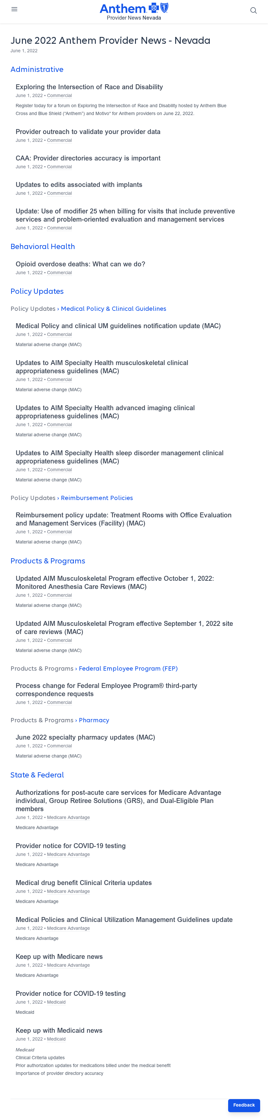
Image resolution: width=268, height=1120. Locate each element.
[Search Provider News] (254, 10)
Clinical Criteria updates (40, 1058)
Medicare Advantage (68, 818)
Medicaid (56, 1002)
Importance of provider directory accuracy (59, 1074)
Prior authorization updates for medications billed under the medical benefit (93, 1066)
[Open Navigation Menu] (14, 9)
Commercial (59, 96)
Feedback (244, 1105)
